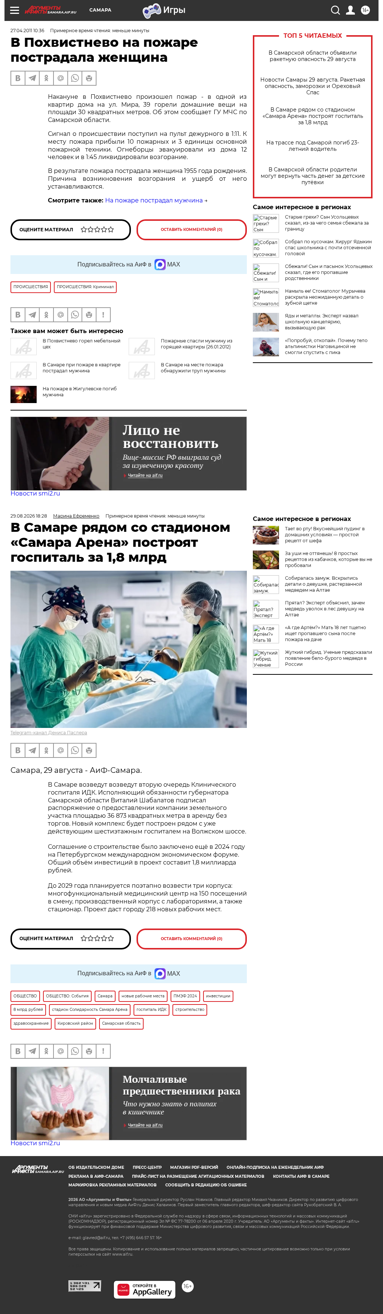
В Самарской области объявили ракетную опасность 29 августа (313, 56)
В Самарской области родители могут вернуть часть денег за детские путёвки (313, 176)
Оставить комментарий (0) (192, 229)
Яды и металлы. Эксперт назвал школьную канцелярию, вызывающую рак (322, 321)
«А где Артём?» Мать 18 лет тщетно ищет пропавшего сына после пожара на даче (325, 633)
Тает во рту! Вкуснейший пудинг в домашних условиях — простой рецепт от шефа (325, 534)
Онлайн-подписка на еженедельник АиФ (275, 1167)
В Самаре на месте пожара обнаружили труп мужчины (193, 368)
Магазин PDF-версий (194, 1167)
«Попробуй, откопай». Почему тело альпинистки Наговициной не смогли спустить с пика (326, 346)
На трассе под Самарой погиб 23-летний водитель (312, 146)
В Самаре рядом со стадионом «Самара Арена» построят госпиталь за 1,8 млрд (313, 116)
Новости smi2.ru (35, 493)
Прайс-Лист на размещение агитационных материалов (198, 1176)
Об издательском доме (96, 1167)
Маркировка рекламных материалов (112, 1185)
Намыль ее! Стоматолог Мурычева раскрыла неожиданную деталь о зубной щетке (325, 297)
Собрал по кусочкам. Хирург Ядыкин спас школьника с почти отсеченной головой (328, 247)
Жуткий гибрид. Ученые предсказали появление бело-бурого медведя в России (328, 658)
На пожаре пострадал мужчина (154, 200)
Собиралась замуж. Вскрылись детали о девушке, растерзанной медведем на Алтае (323, 584)
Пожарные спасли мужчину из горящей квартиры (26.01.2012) (196, 344)
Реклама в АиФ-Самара (95, 1176)
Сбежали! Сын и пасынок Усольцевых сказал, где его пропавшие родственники (329, 272)
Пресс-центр (147, 1167)
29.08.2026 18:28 (28, 516)
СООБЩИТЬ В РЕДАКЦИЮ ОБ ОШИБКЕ (206, 1185)
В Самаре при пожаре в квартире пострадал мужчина (81, 368)
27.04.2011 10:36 (27, 30)
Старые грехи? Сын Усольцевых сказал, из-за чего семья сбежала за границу (327, 223)
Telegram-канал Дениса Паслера (48, 732)
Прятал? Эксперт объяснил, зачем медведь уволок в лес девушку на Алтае (325, 609)
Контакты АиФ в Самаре (301, 1176)
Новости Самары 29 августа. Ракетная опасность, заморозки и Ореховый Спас (312, 86)
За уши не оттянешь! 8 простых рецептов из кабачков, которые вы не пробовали (328, 559)
